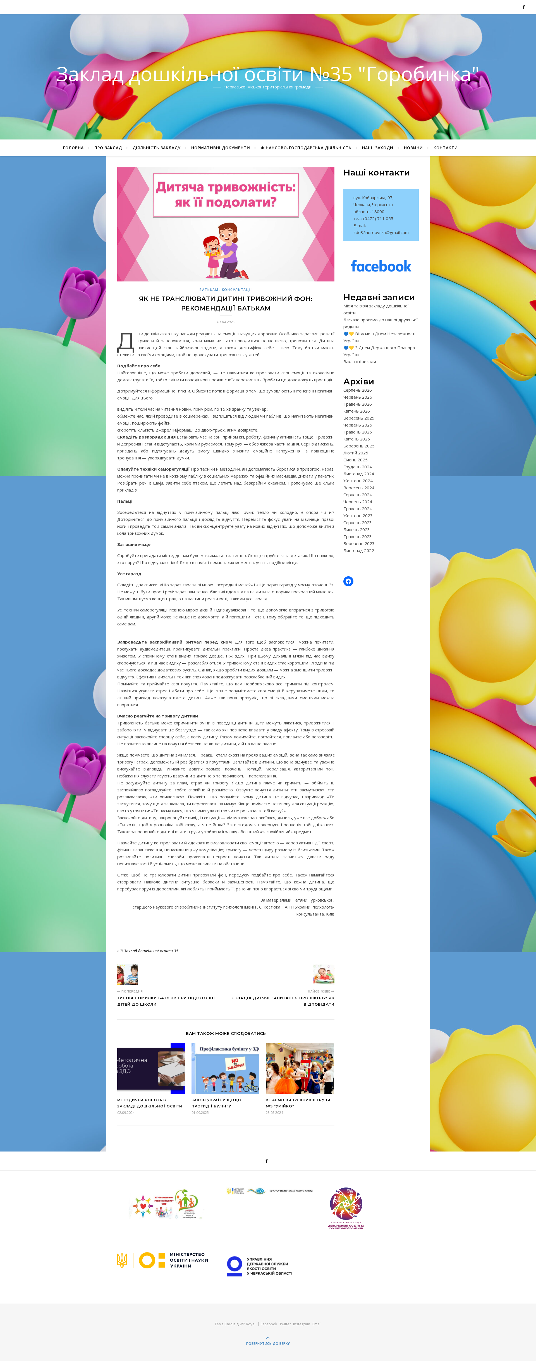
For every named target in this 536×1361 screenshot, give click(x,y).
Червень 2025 (357, 425)
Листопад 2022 (358, 550)
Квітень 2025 (356, 439)
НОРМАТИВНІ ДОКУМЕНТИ (220, 147)
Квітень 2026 (356, 411)
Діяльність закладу (157, 147)
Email (316, 1323)
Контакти (446, 147)
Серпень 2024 (357, 494)
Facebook (269, 1323)
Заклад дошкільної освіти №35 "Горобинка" (268, 73)
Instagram (301, 1323)
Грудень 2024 (357, 466)
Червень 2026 (357, 397)
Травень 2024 (357, 508)
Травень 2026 (357, 404)
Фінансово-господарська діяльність (306, 147)
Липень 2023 (356, 529)
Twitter (285, 1323)
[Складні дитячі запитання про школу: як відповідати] (324, 974)
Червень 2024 (357, 501)
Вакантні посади (359, 361)
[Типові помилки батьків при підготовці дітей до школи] (127, 974)
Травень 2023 (357, 536)
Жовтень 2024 (358, 480)
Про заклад (108, 147)
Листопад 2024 (358, 473)
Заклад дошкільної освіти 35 (151, 950)
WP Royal (247, 1323)
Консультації (237, 289)
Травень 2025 (357, 432)
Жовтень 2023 (358, 515)
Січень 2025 (355, 460)
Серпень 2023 (357, 522)
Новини (413, 147)
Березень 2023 (359, 543)
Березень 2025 (359, 446)
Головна (73, 147)
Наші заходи (377, 147)
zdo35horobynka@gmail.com (381, 232)
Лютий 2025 (355, 453)
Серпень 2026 (357, 390)
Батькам (209, 289)
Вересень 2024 (358, 487)
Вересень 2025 (358, 418)
